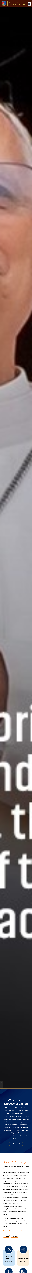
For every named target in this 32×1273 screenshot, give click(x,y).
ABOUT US (16, 1144)
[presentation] (1, 1082)
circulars (15, 1236)
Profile (6, 1236)
